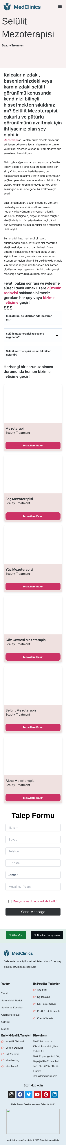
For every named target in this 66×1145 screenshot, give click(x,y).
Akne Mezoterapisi (20, 781)
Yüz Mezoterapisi (19, 569)
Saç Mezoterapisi (19, 499)
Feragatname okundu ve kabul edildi (35, 901)
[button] (60, 6)
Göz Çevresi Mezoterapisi (26, 640)
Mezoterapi (11, 140)
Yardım (5, 983)
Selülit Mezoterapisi (21, 710)
